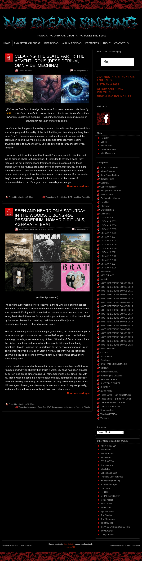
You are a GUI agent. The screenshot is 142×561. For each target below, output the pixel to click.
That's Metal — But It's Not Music (115, 395)
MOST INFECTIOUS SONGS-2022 (116, 333)
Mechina (77, 197)
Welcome (104, 418)
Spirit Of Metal (107, 511)
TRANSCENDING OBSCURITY (115, 527)
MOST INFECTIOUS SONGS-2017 (116, 314)
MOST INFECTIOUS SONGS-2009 (116, 283)
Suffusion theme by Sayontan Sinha (125, 545)
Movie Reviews (107, 348)
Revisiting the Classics (111, 376)
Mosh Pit (104, 279)
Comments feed (108, 149)
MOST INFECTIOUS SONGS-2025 (116, 345)
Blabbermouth (107, 453)
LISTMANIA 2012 (108, 217)
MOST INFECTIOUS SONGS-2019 (116, 322)
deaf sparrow (107, 465)
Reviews (104, 368)
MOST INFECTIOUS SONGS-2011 (116, 291)
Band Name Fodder (109, 175)
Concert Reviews (108, 187)
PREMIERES (92, 43)
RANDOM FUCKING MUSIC (42, 229)
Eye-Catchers (106, 194)
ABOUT (106, 43)
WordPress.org (108, 153)
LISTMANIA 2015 (108, 229)
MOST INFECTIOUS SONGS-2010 (116, 287)
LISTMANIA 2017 (108, 237)
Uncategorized (107, 410)
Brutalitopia (106, 457)
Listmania (105, 214)
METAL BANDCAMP (110, 496)
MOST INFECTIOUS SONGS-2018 (116, 318)
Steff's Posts (106, 391)
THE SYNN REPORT (110, 406)
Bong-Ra (42, 407)
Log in (104, 142)
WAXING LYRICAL (109, 414)
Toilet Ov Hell (107, 523)
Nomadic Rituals (83, 407)
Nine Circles (106, 503)
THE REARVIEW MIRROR (112, 402)
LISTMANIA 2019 (108, 244)
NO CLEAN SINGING (23, 545)
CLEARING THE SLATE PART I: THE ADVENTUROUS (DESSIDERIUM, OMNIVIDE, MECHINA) (50, 61)
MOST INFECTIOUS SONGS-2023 (116, 337)
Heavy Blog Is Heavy (110, 480)
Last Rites (105, 492)
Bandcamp (106, 449)
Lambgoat (105, 488)
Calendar (104, 183)
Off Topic (104, 352)
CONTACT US (121, 43)
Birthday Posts (107, 179)
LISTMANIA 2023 (108, 260)
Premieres (105, 360)
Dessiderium (62, 197)
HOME (6, 43)
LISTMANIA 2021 (108, 252)
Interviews (105, 206)
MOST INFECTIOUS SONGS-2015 (116, 306)
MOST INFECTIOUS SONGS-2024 (116, 341)
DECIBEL (105, 469)
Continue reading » (78, 186)
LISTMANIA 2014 (108, 225)
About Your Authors (109, 167)
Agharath (33, 407)
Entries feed (106, 145)
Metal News (24, 229)
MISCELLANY (107, 275)
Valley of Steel (107, 534)
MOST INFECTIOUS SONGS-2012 (116, 294)
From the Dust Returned (112, 477)
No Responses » (81, 70)
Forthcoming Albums (110, 198)
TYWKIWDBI (107, 531)
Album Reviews (25, 70)
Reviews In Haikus (109, 372)
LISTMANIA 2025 (108, 268)
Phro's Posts (106, 356)
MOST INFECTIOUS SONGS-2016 (116, 310)
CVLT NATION (107, 461)
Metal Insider (107, 500)
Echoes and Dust (109, 473)
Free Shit (104, 202)
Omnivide (86, 197)
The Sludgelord (108, 519)
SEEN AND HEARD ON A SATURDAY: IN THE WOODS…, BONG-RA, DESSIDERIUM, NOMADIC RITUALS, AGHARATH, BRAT (50, 217)
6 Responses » (81, 229)
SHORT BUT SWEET (110, 383)
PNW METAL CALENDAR (27, 43)
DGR (70, 197)
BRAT (49, 407)
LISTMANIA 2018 (108, 240)
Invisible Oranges (109, 484)
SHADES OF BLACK (110, 379)
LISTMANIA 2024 (108, 264)
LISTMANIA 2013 (108, 221)
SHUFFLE (105, 387)
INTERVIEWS (51, 43)
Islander (21, 197)
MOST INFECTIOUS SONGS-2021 (116, 329)
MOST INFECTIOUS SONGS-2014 (116, 302)
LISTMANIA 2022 (108, 256)
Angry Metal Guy (108, 446)
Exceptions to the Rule (111, 190)
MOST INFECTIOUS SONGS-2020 (116, 325)
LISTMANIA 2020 (108, 248)
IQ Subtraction (107, 210)
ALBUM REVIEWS (72, 43)
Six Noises (106, 507)
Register (105, 138)
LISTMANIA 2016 (108, 233)
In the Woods (69, 407)
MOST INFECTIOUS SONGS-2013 (116, 298)
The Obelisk (106, 515)
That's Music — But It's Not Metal (115, 399)
